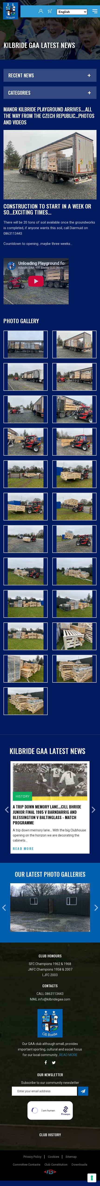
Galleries (24, 796)
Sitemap (71, 1151)
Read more (68, 1049)
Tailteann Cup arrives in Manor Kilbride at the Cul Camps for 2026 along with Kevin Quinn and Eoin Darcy (49, 812)
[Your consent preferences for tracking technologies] (91, 1177)
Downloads (79, 1159)
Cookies (53, 1151)
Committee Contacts (26, 1159)
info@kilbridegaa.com (54, 994)
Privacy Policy (32, 1151)
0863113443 (54, 988)
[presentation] (6, 807)
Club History (50, 1129)
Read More (23, 843)
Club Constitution (55, 1159)
